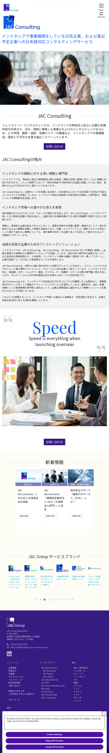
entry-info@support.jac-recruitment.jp (29, 647)
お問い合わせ (14, 685)
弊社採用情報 (14, 682)
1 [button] (37, 600)
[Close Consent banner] (104, 713)
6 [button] (56, 600)
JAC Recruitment (49, 667)
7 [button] (60, 600)
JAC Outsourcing (49, 694)
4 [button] (49, 600)
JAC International (49, 679)
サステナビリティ (16, 676)
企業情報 (12, 667)
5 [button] (53, 600)
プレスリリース (15, 679)
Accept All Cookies (54, 747)
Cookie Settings (54, 734)
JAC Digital (48, 673)
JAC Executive (49, 670)
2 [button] (41, 600)
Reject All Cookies (54, 740)
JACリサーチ (14, 699)
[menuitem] (101, 14)
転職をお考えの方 (16, 690)
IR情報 (11, 673)
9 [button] (68, 600)
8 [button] (64, 600)
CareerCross (47, 691)
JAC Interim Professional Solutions (53, 687)
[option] (28, 499)
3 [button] (45, 600)
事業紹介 (12, 670)
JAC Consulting (48, 697)
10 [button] (72, 600)
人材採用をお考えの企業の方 (21, 693)
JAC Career (48, 676)
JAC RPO (45, 682)
